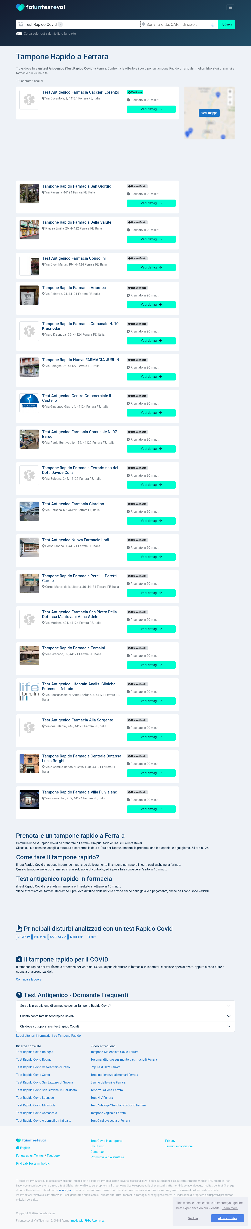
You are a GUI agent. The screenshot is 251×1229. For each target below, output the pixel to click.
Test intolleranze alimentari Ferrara (114, 1075)
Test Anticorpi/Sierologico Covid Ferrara (118, 1105)
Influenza (40, 936)
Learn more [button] (230, 1208)
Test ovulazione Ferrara (107, 1090)
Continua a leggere (29, 979)
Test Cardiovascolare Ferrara (110, 1120)
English (24, 1148)
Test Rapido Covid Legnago (35, 1098)
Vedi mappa (209, 113)
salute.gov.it (66, 1190)
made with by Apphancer (88, 1220)
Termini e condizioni (179, 1146)
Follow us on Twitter (30, 1156)
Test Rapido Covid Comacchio (36, 1113)
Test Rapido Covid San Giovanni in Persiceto (46, 1090)
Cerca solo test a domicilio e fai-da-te (50, 33)
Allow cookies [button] (227, 1218)
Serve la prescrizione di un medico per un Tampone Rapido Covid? (65, 1006)
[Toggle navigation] (230, 7)
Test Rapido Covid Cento (33, 1075)
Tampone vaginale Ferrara (108, 1113)
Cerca (228, 24)
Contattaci (97, 1152)
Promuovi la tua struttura (107, 1157)
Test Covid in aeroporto (107, 1141)
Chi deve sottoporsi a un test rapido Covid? (49, 1026)
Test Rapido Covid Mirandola (35, 1105)
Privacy (170, 1141)
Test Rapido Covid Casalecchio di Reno (43, 1067)
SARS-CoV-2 (58, 936)
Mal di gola (76, 936)
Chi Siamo (97, 1146)
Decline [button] (193, 1218)
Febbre (92, 936)
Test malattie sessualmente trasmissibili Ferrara (124, 1059)
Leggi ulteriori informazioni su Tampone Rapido (48, 1035)
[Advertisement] (97, 150)
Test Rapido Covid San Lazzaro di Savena (44, 1082)
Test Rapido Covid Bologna (34, 1052)
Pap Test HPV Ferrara (105, 1067)
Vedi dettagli (150, 109)
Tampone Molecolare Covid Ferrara (114, 1052)
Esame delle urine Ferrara (108, 1082)
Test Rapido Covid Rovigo (34, 1059)
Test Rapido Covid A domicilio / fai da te (43, 1120)
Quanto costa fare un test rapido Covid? (47, 1016)
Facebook (53, 1156)
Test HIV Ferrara (102, 1098)
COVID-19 (24, 936)
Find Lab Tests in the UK (32, 1163)
